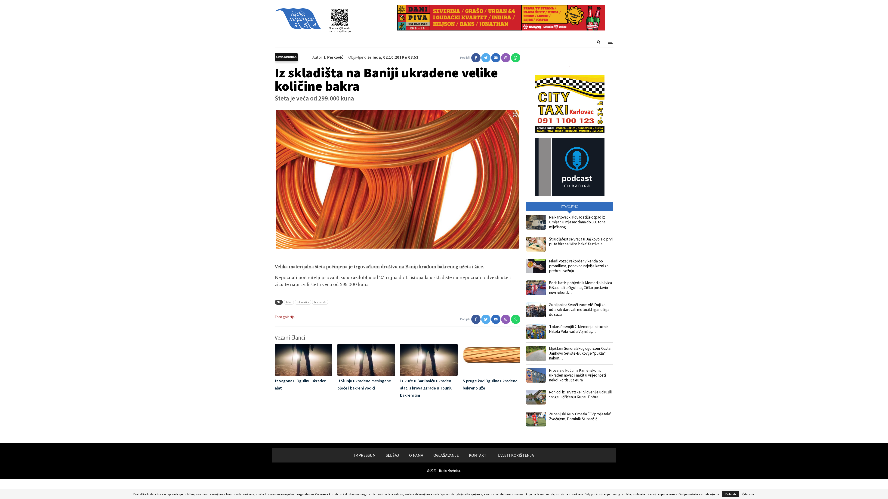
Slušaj (392, 455)
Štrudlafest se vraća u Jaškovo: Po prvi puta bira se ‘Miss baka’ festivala (581, 241)
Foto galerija (285, 317)
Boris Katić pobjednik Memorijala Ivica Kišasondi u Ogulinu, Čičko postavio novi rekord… (580, 287)
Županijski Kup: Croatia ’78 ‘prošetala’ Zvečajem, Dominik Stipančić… (580, 416)
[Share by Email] (495, 57)
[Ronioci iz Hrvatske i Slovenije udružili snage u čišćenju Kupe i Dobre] (536, 397)
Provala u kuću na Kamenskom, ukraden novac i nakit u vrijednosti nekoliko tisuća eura (577, 375)
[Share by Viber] (505, 57)
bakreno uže (320, 302)
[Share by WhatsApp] (515, 57)
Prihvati (730, 494)
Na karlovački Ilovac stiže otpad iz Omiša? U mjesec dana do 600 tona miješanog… (577, 222)
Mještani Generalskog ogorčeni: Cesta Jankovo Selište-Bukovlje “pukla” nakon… (579, 353)
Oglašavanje (446, 455)
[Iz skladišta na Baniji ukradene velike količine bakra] (476, 57)
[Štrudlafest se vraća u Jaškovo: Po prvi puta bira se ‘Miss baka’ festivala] (536, 244)
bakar (289, 302)
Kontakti (478, 455)
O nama (416, 455)
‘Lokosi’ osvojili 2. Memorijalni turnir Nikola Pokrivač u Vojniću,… (578, 329)
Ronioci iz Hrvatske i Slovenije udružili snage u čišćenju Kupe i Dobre (580, 394)
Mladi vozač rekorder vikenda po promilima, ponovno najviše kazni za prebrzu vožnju (578, 266)
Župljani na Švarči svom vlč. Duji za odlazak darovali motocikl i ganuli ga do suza (579, 309)
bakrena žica (303, 302)
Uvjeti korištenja (516, 455)
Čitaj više (748, 494)
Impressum (365, 455)
